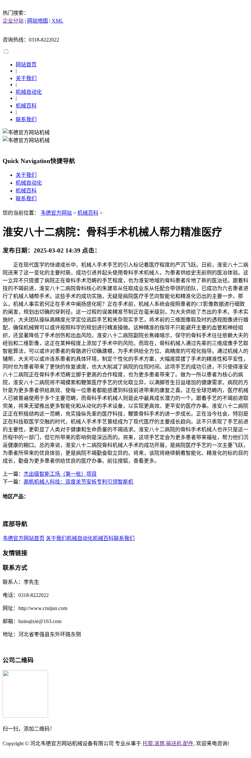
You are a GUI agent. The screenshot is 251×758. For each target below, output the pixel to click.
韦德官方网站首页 (23, 538)
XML (57, 21)
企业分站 (13, 21)
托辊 (147, 743)
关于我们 (26, 78)
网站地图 (37, 21)
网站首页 (26, 64)
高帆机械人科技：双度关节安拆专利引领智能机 (78, 482)
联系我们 (26, 119)
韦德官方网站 (56, 213)
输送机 (174, 743)
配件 (188, 743)
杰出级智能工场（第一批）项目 (60, 474)
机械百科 (26, 105)
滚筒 (159, 743)
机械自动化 (29, 92)
